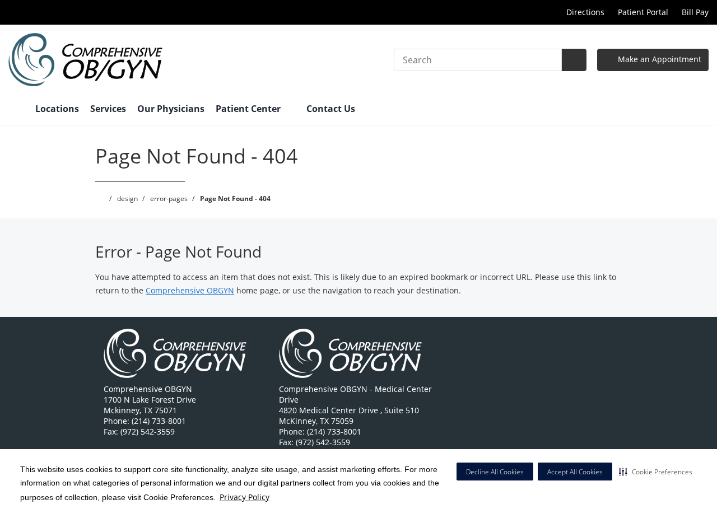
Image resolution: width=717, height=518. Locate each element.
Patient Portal (643, 12)
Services (108, 108)
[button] (656, 471)
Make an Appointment (658, 59)
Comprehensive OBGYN (190, 290)
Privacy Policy (244, 497)
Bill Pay (695, 12)
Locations (57, 108)
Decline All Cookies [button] (495, 472)
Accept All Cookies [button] (575, 472)
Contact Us (330, 108)
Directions (584, 12)
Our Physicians (170, 108)
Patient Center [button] (249, 108)
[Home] (16, 110)
